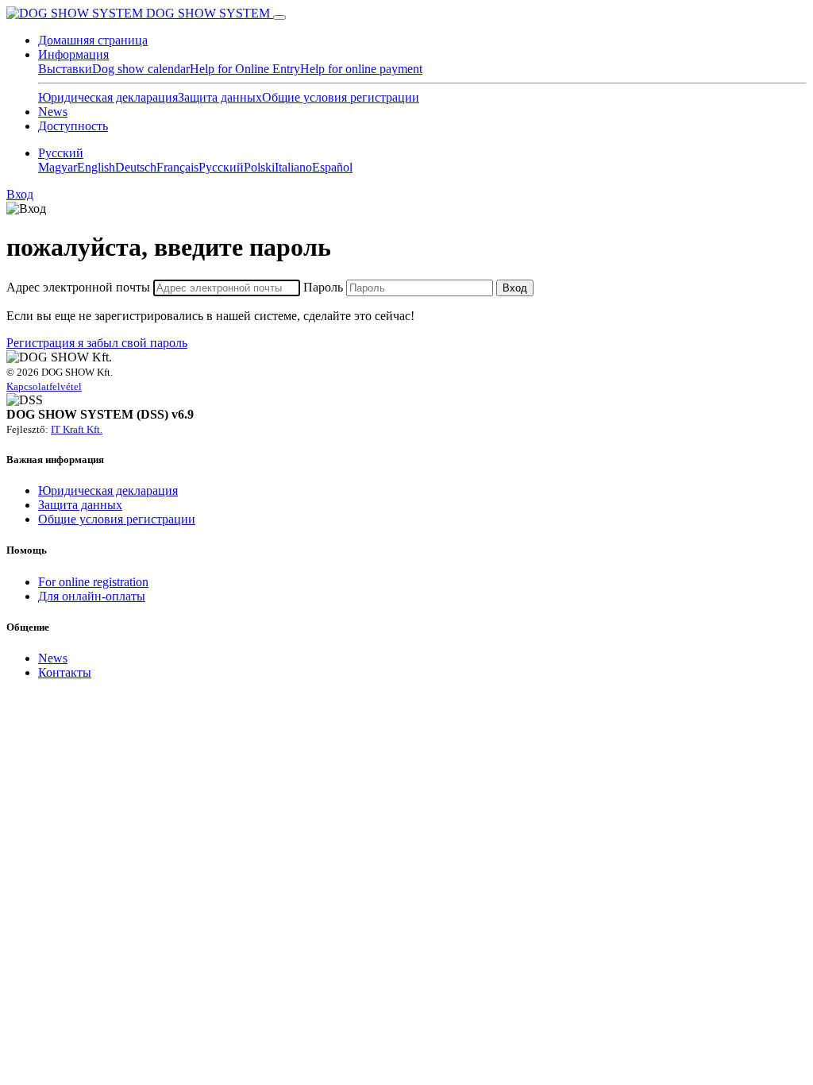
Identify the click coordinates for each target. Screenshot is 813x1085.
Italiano (293, 167)
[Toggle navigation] (279, 17)
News (52, 111)
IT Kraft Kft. (76, 429)
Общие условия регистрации (340, 97)
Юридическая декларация (108, 97)
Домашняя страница (93, 40)
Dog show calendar (141, 68)
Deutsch (135, 167)
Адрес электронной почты (78, 287)
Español (332, 167)
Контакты (64, 672)
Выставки (65, 68)
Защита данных (220, 97)
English (96, 167)
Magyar (57, 167)
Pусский (60, 153)
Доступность (73, 126)
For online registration (93, 582)
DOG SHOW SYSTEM (208, 13)
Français (177, 167)
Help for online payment (361, 68)
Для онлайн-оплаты (91, 596)
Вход (19, 194)
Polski (259, 167)
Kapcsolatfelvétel (44, 386)
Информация (73, 54)
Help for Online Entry (245, 68)
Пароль (323, 287)
